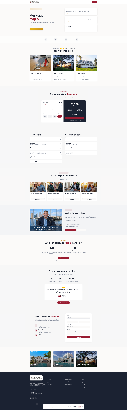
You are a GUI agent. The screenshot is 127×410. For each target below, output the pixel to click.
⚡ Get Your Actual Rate (74, 118)
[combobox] (78, 327)
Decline (75, 406)
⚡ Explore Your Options (35, 28)
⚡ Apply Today (63, 257)
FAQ (83, 381)
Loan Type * (69, 324)
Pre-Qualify (84, 384)
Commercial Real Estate (68, 379)
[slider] (45, 104)
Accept (79, 406)
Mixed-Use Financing (68, 384)
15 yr (50, 116)
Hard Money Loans (68, 382)
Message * (68, 329)
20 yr (55, 116)
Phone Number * (81, 320)
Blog (83, 379)
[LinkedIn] (33, 398)
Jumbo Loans (49, 384)
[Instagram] (36, 398)
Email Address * (69, 320)
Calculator (84, 387)
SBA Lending (67, 381)
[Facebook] (31, 398)
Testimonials (84, 385)
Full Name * (68, 315)
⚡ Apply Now (56, 78)
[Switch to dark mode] (83, 2)
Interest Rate (46, 108)
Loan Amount (46, 102)
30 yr (60, 116)
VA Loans (48, 381)
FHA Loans (49, 379)
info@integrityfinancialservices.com (44, 335)
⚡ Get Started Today (63, 302)
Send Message (78, 337)
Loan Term (46, 113)
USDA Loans (49, 382)
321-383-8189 (40, 331)
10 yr (45, 116)
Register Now (37, 199)
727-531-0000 (41, 326)
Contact (83, 382)
